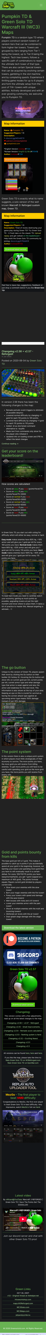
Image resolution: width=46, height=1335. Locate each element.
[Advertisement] (23, 318)
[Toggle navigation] (41, 5)
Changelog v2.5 (23, 1046)
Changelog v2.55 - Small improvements (23, 1027)
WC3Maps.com (23, 1311)
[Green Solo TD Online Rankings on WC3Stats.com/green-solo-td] (23, 470)
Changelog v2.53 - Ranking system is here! (23, 1034)
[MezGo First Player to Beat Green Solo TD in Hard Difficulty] (23, 1126)
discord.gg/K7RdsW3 (19, 241)
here (27, 1053)
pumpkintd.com (13, 143)
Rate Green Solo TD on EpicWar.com (23, 1063)
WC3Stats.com (23, 1307)
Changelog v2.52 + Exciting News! (23, 1038)
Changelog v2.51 (23, 1042)
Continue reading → (10, 444)
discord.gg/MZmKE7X (15, 138)
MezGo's (25, 1107)
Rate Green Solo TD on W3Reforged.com (23, 1060)
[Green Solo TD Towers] (23, 383)
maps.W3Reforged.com (23, 1303)
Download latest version (15, 160)
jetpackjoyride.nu (23, 1315)
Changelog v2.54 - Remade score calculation (23, 1031)
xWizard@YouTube (14, 1199)
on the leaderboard (31, 236)
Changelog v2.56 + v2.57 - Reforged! (17, 352)
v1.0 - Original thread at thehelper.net (23, 1296)
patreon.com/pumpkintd (16, 141)
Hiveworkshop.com (23, 1299)
